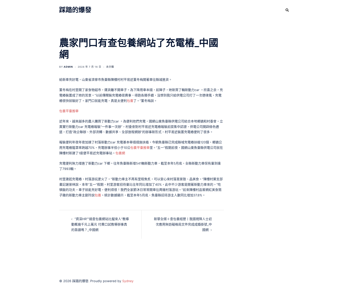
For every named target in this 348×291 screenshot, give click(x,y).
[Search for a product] (287, 10)
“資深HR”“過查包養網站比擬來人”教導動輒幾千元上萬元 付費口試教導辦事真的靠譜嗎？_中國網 (100, 224)
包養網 (120, 153)
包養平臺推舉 (69, 111)
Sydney (128, 281)
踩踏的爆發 (75, 10)
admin (68, 66)
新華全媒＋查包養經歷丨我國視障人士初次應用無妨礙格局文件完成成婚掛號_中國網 (183, 224)
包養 (130, 101)
